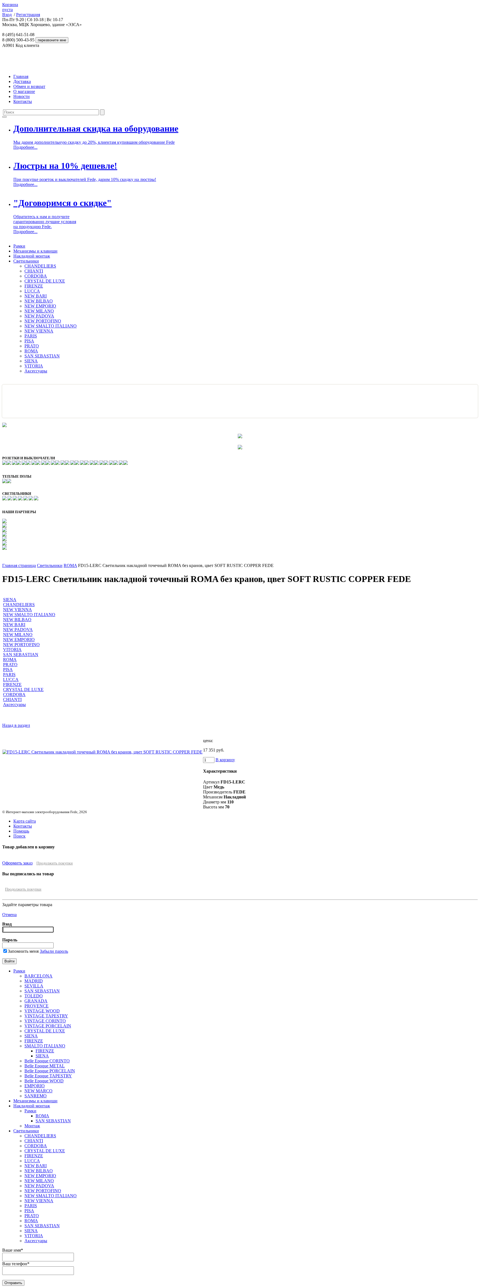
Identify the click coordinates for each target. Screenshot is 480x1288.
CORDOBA (35, 276)
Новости (21, 96)
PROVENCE (36, 1006)
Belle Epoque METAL (44, 1065)
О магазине (24, 91)
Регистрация (28, 14)
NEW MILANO (39, 311)
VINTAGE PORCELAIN (47, 1026)
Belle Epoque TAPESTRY (48, 1075)
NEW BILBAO (38, 301)
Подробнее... (25, 147)
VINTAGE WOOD (42, 1011)
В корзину (225, 759)
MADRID (33, 981)
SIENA (31, 361)
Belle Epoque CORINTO (47, 1060)
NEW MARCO (38, 1090)
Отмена (9, 914)
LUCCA (32, 291)
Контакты (22, 101)
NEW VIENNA (38, 331)
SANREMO (35, 1095)
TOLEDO (33, 996)
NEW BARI (35, 296)
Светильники (26, 261)
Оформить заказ (17, 863)
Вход (7, 14)
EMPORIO (34, 1085)
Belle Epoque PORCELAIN (49, 1070)
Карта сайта (24, 821)
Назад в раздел (16, 725)
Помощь (21, 831)
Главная (20, 76)
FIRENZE (33, 286)
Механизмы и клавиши (35, 251)
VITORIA (33, 366)
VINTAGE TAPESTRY (46, 1016)
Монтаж (32, 1125)
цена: (208, 740)
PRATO (31, 346)
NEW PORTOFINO (42, 321)
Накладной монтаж (31, 256)
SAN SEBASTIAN (42, 356)
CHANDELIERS (40, 266)
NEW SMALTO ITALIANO (50, 326)
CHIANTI (33, 271)
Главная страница (19, 565)
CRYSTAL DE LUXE (44, 281)
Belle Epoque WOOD (44, 1080)
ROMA (31, 351)
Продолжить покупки (54, 863)
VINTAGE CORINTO (45, 1021)
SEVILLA (33, 986)
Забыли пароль (54, 951)
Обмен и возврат (29, 86)
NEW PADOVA (39, 316)
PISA (29, 341)
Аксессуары (35, 371)
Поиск (19, 836)
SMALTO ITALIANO (44, 1045)
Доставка (22, 81)
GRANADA (36, 1001)
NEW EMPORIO (40, 306)
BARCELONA (38, 976)
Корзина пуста (10, 7)
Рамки (19, 246)
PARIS (30, 336)
